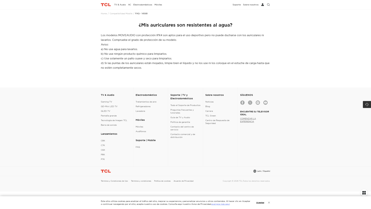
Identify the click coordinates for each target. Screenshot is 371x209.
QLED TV (105, 111)
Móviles (139, 126)
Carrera (209, 111)
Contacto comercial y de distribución (182, 135)
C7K (103, 145)
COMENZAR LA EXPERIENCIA (248, 120)
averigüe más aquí (220, 204)
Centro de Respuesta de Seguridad (217, 122)
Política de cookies (162, 181)
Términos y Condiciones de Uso (114, 181)
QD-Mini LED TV (109, 106)
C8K (103, 140)
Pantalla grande (109, 115)
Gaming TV (106, 101)
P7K (103, 159)
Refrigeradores (143, 106)
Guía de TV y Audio (180, 117)
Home (104, 13)
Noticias (209, 101)
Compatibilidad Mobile (121, 13)
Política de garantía (180, 122)
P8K (103, 154)
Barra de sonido (109, 125)
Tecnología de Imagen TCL (114, 120)
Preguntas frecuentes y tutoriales (182, 111)
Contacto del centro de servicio (182, 128)
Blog (207, 106)
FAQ (138, 147)
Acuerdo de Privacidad (183, 181)
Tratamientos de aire (146, 101)
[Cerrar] (269, 202)
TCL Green (210, 115)
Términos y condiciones (141, 181)
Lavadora (140, 111)
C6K (103, 150)
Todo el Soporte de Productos (185, 105)
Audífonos (141, 131)
